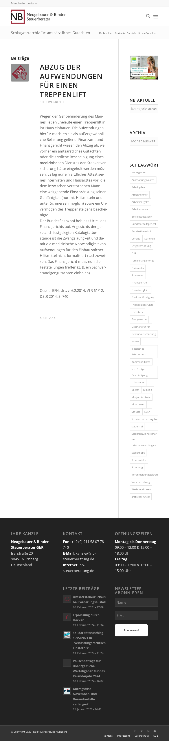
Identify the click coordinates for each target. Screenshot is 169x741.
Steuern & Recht (52, 102)
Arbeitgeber (138, 187)
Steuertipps (138, 452)
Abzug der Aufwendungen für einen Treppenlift (71, 80)
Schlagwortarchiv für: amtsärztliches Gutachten (50, 32)
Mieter (135, 389)
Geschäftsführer (141, 326)
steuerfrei (137, 426)
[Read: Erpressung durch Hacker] (67, 617)
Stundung (137, 467)
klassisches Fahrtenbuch (139, 351)
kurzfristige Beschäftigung (140, 371)
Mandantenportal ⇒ (24, 3)
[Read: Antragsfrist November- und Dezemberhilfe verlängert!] (67, 691)
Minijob (147, 389)
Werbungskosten (141, 489)
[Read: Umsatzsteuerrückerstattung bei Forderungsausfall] (67, 599)
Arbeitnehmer (140, 194)
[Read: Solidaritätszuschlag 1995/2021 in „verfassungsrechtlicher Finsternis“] (67, 635)
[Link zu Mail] (154, 731)
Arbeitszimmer (140, 209)
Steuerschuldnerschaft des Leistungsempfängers (144, 439)
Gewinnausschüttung (144, 334)
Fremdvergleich (140, 290)
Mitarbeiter (138, 404)
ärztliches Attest (141, 496)
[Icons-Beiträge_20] (20, 73)
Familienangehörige (143, 260)
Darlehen (149, 238)
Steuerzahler (139, 460)
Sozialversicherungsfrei (145, 419)
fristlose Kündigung (143, 297)
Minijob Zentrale (141, 397)
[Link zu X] (141, 731)
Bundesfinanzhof (141, 231)
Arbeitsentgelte (140, 201)
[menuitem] (146, 17)
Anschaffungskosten (143, 180)
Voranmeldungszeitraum (145, 474)
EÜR (134, 253)
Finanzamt (137, 275)
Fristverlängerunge (142, 304)
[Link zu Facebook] (135, 731)
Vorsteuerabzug (141, 482)
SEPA (147, 411)
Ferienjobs (138, 268)
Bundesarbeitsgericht (144, 223)
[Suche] (146, 17)
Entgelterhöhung (141, 245)
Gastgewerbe (139, 319)
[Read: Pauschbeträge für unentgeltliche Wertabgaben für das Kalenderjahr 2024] (67, 663)
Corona (136, 238)
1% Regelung (139, 172)
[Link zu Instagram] (148, 731)
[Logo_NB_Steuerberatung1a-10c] (44, 17)
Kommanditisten (141, 361)
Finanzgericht (139, 282)
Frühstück (137, 312)
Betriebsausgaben (142, 216)
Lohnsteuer (138, 382)
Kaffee (135, 341)
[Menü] (155, 17)
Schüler (136, 411)
